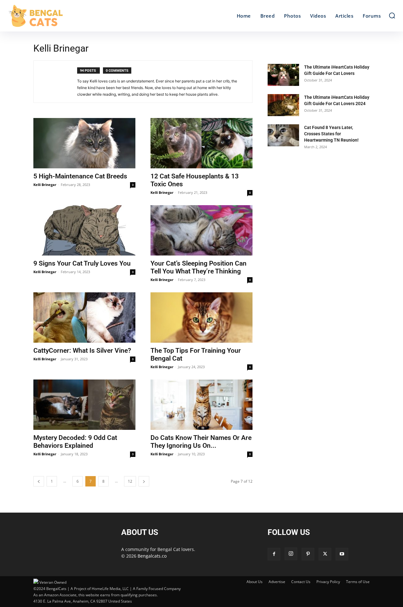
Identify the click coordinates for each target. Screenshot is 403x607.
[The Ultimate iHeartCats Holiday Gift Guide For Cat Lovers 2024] (283, 105)
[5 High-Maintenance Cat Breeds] (84, 143)
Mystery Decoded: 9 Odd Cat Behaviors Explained (75, 441)
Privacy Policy (328, 581)
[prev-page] (38, 481)
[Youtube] (342, 554)
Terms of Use (358, 581)
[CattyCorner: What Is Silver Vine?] (84, 317)
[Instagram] (291, 554)
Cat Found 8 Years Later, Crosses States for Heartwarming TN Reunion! (331, 134)
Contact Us (300, 581)
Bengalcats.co (152, 556)
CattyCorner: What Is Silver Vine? (82, 350)
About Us (255, 581)
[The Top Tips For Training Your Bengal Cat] (201, 317)
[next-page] (144, 481)
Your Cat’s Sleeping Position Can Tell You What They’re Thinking (198, 267)
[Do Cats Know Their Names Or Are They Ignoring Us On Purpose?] (201, 404)
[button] (392, 15)
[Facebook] (274, 554)
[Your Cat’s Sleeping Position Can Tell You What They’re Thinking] (201, 230)
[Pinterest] (308, 554)
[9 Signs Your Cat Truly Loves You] (84, 230)
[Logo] (56, 15)
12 (130, 481)
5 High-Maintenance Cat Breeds (80, 176)
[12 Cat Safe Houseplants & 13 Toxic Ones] (201, 143)
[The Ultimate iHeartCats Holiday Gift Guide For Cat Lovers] (283, 75)
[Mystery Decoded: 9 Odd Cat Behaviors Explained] (84, 404)
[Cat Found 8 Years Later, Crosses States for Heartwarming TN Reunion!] (283, 135)
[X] (325, 554)
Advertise (277, 581)
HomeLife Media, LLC (110, 588)
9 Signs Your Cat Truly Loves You (82, 263)
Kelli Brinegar (44, 184)
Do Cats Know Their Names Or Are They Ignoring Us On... (201, 441)
